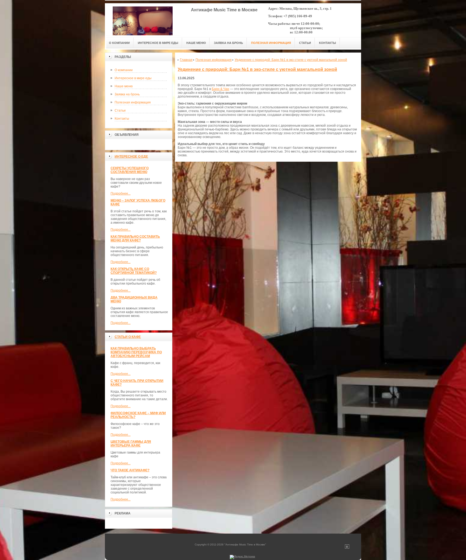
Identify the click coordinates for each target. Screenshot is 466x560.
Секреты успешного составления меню (130, 170)
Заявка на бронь (127, 94)
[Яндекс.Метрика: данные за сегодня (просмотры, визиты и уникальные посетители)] (242, 557)
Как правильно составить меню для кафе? (135, 238)
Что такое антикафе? (130, 470)
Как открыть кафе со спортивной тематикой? (134, 271)
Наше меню (124, 86)
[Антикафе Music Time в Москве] (142, 19)
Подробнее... (121, 193)
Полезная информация (133, 102)
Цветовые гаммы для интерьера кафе (131, 443)
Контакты (122, 118)
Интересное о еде (131, 156)
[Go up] (347, 547)
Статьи (120, 110)
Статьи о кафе (128, 337)
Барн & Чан (220, 89)
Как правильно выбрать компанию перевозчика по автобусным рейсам (136, 352)
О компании (124, 70)
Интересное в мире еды (133, 78)
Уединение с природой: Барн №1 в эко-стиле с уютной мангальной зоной (257, 69)
